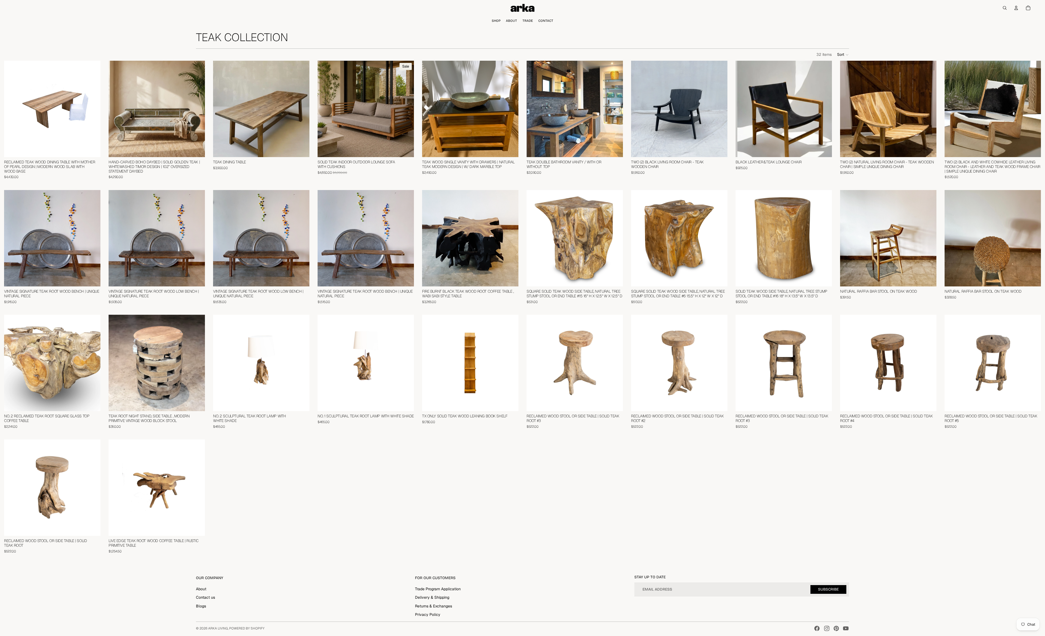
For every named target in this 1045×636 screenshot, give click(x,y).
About (201, 588)
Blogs (201, 606)
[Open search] (1005, 8)
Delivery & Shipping (432, 597)
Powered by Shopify (247, 628)
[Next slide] (92, 109)
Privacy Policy (427, 614)
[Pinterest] (836, 628)
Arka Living (218, 628)
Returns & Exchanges (433, 606)
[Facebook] (817, 628)
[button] (843, 55)
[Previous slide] (12, 109)
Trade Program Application (438, 588)
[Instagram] (826, 628)
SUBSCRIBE (828, 589)
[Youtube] (846, 628)
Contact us (205, 597)
